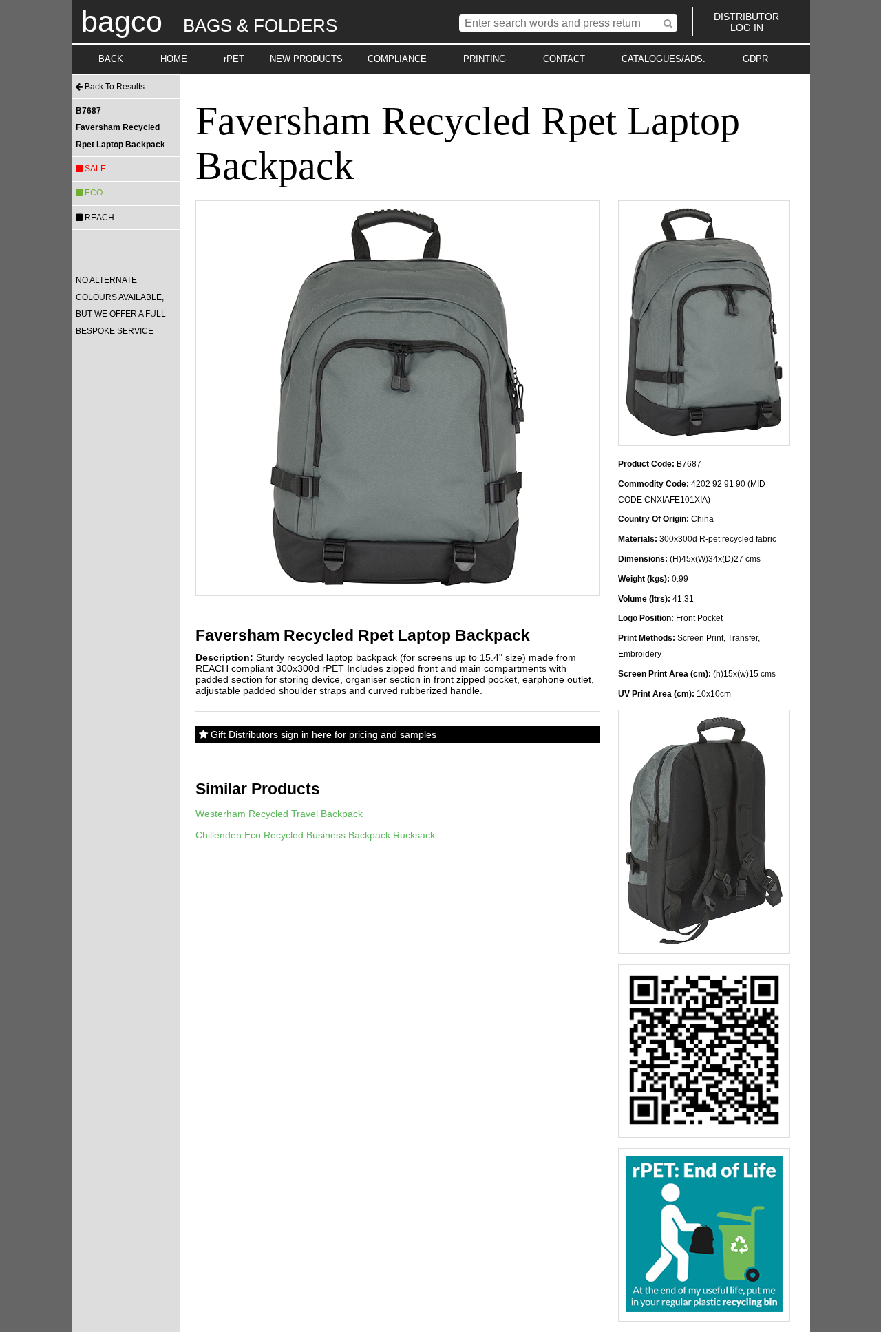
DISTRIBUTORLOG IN (746, 22)
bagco (121, 21)
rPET (234, 59)
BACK (110, 59)
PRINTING (484, 59)
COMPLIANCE (397, 59)
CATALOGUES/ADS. (663, 59)
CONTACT (564, 59)
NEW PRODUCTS (306, 59)
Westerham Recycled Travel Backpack (279, 813)
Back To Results (114, 87)
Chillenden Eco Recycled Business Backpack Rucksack (315, 835)
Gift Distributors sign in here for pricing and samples (322, 734)
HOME (173, 59)
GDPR (755, 59)
